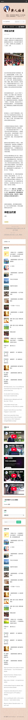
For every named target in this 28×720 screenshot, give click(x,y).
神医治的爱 (12, 332)
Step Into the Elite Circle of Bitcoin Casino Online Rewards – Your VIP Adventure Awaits (14, 669)
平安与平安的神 (14, 279)
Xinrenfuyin (13, 716)
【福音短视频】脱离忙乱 (16, 372)
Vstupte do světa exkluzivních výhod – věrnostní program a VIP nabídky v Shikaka (13, 692)
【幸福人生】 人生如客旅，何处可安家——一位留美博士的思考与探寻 (17, 340)
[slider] (23, 26)
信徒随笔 (6, 222)
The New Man (21, 716)
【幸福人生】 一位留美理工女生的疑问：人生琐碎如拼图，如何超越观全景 (16, 254)
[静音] (19, 27)
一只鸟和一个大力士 (15, 305)
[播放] (4, 27)
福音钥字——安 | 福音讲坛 (16, 352)
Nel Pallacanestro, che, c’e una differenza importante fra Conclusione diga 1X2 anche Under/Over (14, 388)
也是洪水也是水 (14, 286)
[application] (14, 26)
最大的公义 (12, 345)
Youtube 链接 (7, 504)
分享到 (5, 241)
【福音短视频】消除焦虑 (16, 379)
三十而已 (12, 266)
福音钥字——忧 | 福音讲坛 (16, 359)
